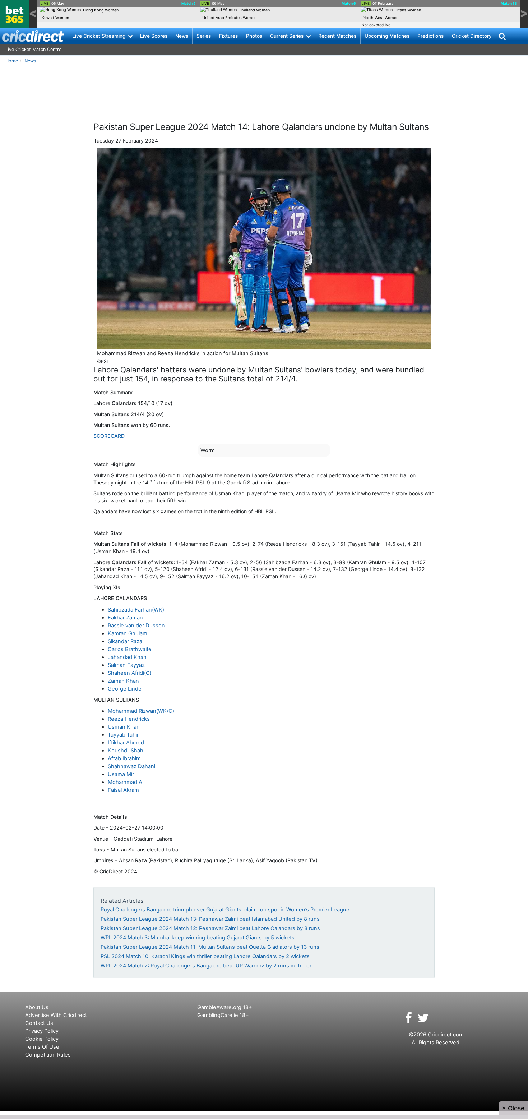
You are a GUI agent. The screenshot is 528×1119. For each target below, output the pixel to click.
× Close (513, 1108)
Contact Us (39, 1023)
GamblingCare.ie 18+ (223, 1015)
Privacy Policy (42, 1031)
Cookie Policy (42, 1039)
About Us (36, 1007)
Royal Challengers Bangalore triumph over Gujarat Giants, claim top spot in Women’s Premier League (225, 909)
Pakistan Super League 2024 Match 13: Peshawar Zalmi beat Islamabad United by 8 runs (210, 919)
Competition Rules (48, 1054)
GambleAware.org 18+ (224, 1007)
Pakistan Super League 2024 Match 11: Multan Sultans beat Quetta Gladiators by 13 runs (210, 947)
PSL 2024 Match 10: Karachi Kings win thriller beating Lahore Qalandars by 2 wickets (205, 956)
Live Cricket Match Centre (33, 49)
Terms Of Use (42, 1047)
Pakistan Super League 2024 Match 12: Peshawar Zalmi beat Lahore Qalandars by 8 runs (210, 928)
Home (11, 61)
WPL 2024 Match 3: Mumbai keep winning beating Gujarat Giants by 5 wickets (198, 937)
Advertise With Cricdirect (56, 1015)
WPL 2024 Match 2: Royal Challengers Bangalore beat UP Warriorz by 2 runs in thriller (206, 965)
